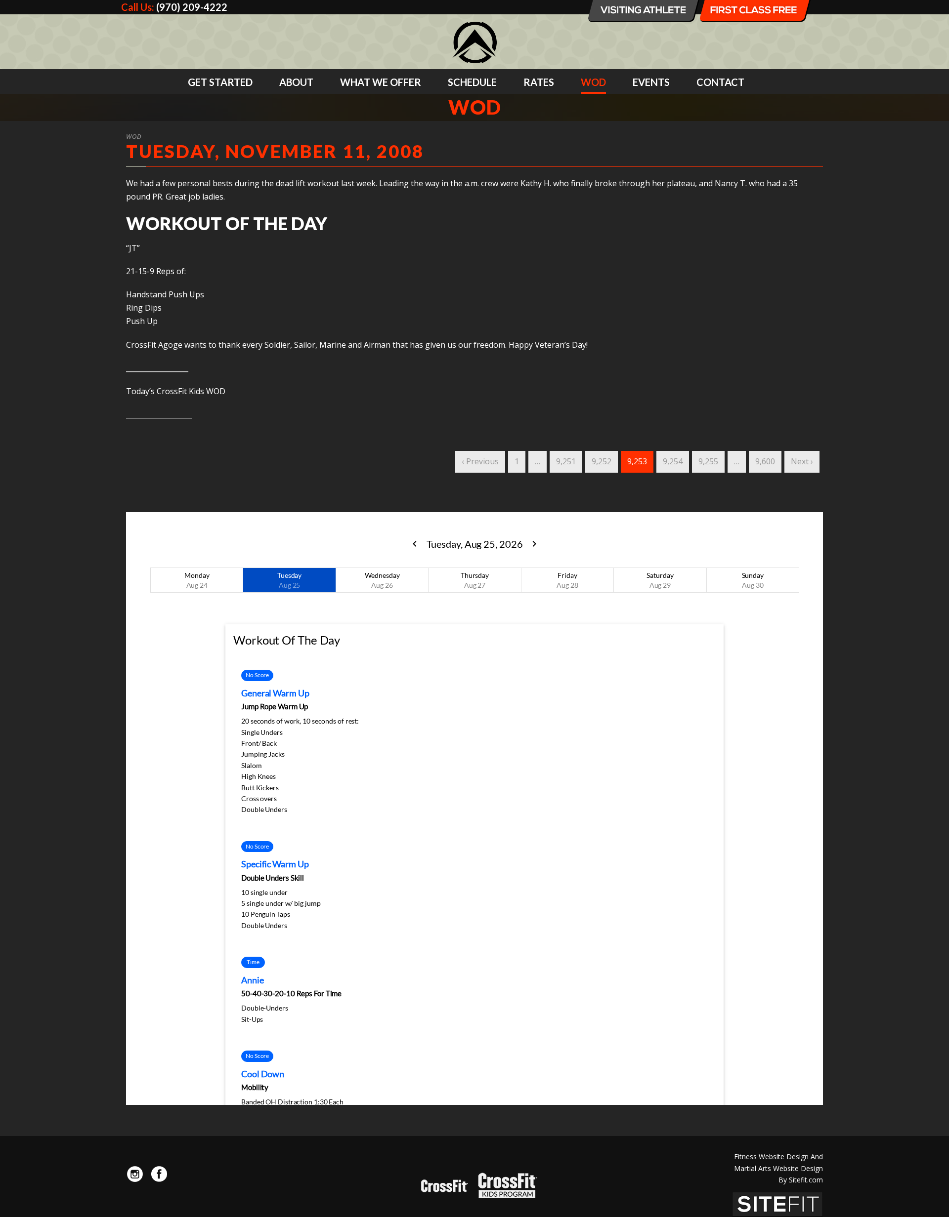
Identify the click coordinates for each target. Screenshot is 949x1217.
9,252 (601, 461)
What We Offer (380, 82)
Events (651, 82)
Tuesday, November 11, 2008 (275, 151)
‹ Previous (480, 461)
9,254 (673, 461)
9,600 (765, 461)
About (296, 82)
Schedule (472, 82)
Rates (538, 82)
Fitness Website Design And (778, 1156)
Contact (720, 82)
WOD (593, 82)
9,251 (566, 461)
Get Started (220, 82)
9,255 (708, 461)
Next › (802, 461)
